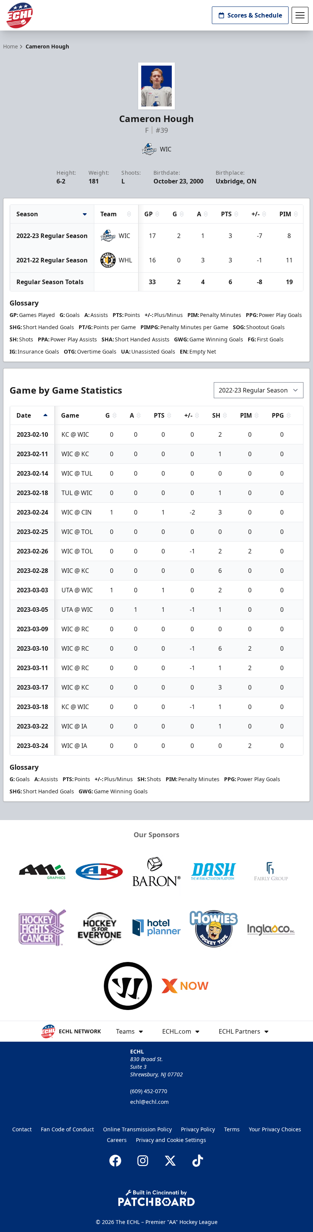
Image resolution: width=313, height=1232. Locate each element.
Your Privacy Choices (275, 1129)
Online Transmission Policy (137, 1129)
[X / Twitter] (170, 1160)
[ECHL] (19, 15)
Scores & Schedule (254, 15)
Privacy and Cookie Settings (171, 1140)
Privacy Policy (198, 1129)
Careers (117, 1140)
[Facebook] (115, 1160)
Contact (22, 1129)
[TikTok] (197, 1160)
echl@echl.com (149, 1101)
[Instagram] (142, 1160)
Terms (232, 1129)
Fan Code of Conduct (67, 1129)
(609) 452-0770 (148, 1091)
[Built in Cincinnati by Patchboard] (156, 1198)
